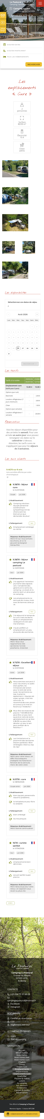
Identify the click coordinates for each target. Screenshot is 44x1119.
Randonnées (22, 1088)
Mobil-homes (22, 1053)
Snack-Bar (22, 1076)
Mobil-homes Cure (21, 1060)
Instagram (15, 1006)
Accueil (22, 1050)
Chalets (22, 1062)
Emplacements (22, 1069)
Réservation (22, 1092)
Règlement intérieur (20, 1024)
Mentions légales (15, 1109)
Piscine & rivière (22, 1078)
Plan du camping (18, 1039)
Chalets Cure (22, 1067)
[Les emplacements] (15, 168)
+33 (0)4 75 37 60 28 (23, 15)
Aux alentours (22, 1085)
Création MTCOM (28, 1109)
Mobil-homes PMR (21, 1057)
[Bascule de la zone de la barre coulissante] (40, 3)
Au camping (22, 1083)
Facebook (15, 1003)
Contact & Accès (22, 1090)
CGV (12, 1021)
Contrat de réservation (21, 1018)
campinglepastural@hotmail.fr (21, 1000)
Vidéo (13, 1036)
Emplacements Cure (22, 1074)
